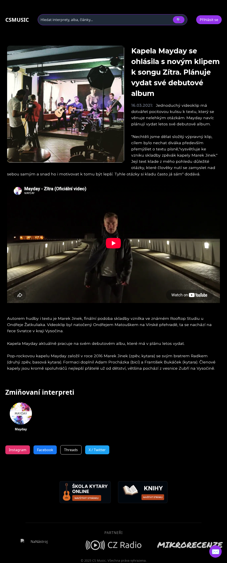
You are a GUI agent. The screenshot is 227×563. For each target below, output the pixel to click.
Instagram (17, 449)
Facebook (45, 449)
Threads (71, 449)
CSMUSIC (17, 19)
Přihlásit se (209, 19)
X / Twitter (97, 449)
